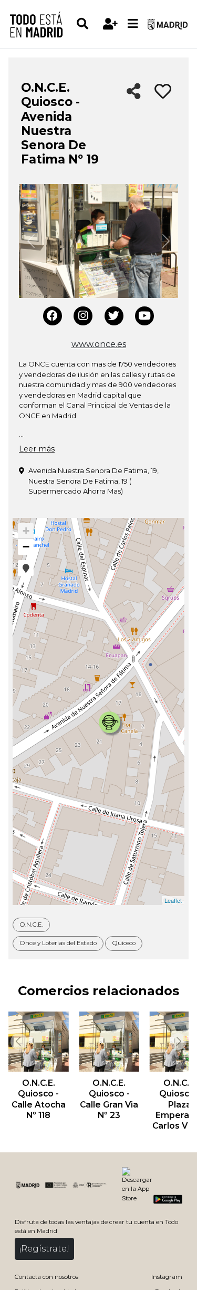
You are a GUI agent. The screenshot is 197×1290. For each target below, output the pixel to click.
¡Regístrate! (44, 1249)
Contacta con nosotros (46, 1277)
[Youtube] (144, 315)
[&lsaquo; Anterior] (17, 1041)
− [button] (26, 546)
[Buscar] (87, 24)
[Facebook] (52, 315)
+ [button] (26, 530)
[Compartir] (133, 92)
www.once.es (98, 344)
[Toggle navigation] (133, 24)
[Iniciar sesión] (110, 24)
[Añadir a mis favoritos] (163, 91)
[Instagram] (83, 315)
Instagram (166, 1277)
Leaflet (173, 900)
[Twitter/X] (114, 315)
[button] (26, 568)
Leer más (37, 449)
